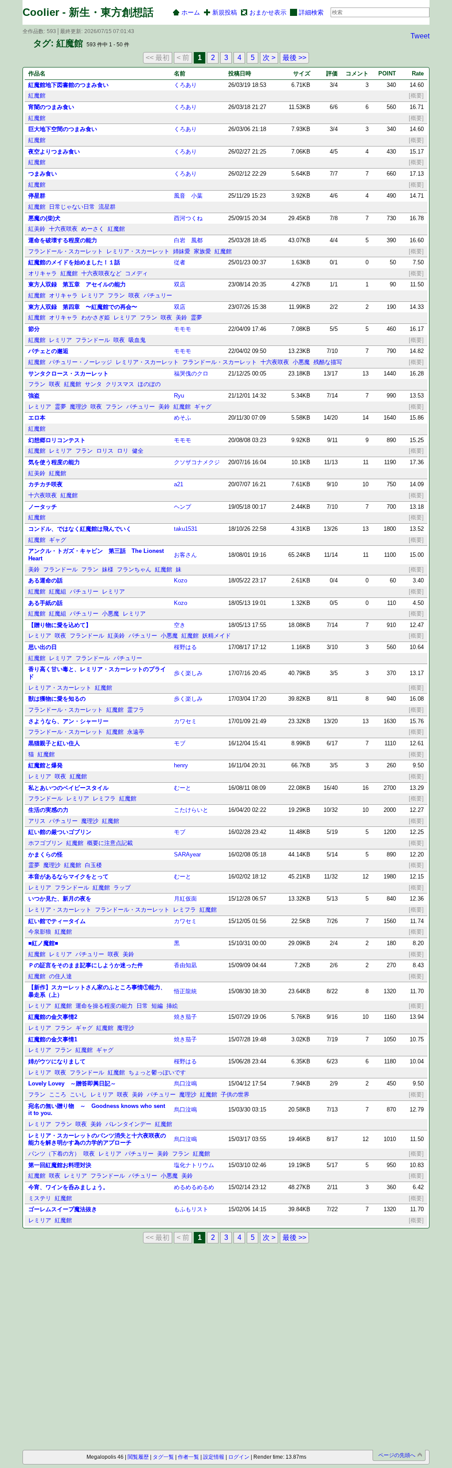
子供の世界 (235, 1094)
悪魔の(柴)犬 (44, 218)
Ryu (179, 395)
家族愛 (202, 251)
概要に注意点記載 (110, 843)
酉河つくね (188, 218)
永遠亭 (135, 731)
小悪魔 (301, 362)
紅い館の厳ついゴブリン (59, 832)
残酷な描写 (327, 362)
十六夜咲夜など (101, 273)
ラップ (122, 887)
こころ (57, 1094)
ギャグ (202, 406)
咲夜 (134, 295)
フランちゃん (134, 569)
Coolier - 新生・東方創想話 (88, 12)
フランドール (92, 340)
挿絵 (172, 1005)
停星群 (36, 195)
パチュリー (157, 295)
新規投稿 (224, 12)
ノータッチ (42, 506)
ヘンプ (182, 506)
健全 (137, 450)
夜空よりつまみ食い (54, 151)
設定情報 (213, 1457)
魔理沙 (78, 406)
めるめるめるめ (194, 1187)
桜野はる (185, 647)
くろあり (185, 85)
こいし (78, 1094)
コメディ (136, 273)
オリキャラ (42, 273)
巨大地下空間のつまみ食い (62, 129)
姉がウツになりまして (57, 1061)
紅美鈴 (36, 228)
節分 (34, 329)
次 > (269, 57)
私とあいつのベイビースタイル (68, 788)
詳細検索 (311, 12)
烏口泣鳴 (185, 1083)
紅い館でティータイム (57, 921)
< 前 (183, 57)
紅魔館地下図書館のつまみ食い (68, 85)
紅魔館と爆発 (45, 765)
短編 (157, 1005)
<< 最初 (158, 57)
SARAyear (187, 854)
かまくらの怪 (45, 854)
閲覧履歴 (138, 1457)
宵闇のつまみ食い (51, 107)
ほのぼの (149, 384)
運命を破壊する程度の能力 (62, 240)
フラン (116, 295)
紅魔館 (36, 95)
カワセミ (185, 721)
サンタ (93, 384)
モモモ (182, 329)
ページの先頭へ (396, 1455)
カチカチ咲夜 (45, 484)
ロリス (104, 450)
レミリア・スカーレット (138, 251)
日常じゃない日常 (72, 206)
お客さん (185, 555)
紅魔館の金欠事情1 (52, 1039)
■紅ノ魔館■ (43, 943)
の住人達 (60, 976)
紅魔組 (57, 591)
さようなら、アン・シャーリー (68, 721)
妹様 (107, 569)
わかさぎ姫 (95, 317)
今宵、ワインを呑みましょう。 (68, 1187)
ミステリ (39, 1198)
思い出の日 (42, 647)
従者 (179, 262)
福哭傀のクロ (191, 373)
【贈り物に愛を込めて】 (59, 625)
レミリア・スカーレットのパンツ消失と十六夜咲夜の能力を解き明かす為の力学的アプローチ (97, 1139)
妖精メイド (216, 635)
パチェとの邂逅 (48, 351)
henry (181, 765)
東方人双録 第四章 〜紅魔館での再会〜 (82, 307)
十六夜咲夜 (63, 228)
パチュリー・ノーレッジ (80, 362)
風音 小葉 (188, 195)
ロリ (122, 450)
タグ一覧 (163, 1457)
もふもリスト (191, 1209)
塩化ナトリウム (194, 1165)
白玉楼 (93, 865)
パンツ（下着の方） (54, 1153)
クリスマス (119, 384)
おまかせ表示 (267, 12)
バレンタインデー (128, 1124)
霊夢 (196, 317)
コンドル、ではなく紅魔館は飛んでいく (80, 529)
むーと (182, 788)
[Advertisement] (72, 1296)
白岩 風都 (188, 240)
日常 (142, 1005)
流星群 (107, 206)
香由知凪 (185, 965)
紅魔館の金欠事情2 (52, 1017)
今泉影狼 (39, 931)
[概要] (416, 95)
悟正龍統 (185, 991)
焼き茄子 (185, 1017)
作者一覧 (188, 1457)
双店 (179, 284)
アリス (36, 821)
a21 (178, 484)
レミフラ (104, 798)
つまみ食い (42, 173)
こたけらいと (191, 810)
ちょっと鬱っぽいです (157, 1072)
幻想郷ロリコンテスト (57, 440)
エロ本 (36, 417)
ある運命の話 (45, 580)
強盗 (34, 395)
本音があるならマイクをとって (68, 876)
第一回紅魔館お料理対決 (59, 1165)
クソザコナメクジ (197, 462)
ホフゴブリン (45, 843)
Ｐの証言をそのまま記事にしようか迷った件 (85, 965)
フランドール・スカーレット (65, 251)
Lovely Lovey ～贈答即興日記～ (72, 1083)
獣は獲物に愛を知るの (57, 698)
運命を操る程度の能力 (104, 1005)
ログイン (238, 1457)
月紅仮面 (185, 898)
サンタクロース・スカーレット (68, 373)
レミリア (92, 295)
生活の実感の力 (48, 810)
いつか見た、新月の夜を (59, 898)
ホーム (190, 12)
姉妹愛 (181, 251)
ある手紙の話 (45, 603)
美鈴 (181, 317)
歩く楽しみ (188, 673)
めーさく (92, 228)
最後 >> (294, 57)
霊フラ (135, 709)
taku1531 (185, 529)
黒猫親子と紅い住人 (54, 743)
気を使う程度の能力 (54, 462)
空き (179, 625)
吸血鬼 (137, 340)
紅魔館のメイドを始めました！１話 (74, 262)
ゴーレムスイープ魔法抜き (62, 1209)
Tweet (420, 36)
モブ (179, 743)
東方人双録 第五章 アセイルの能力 (77, 284)
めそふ (182, 417)
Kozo (180, 580)
